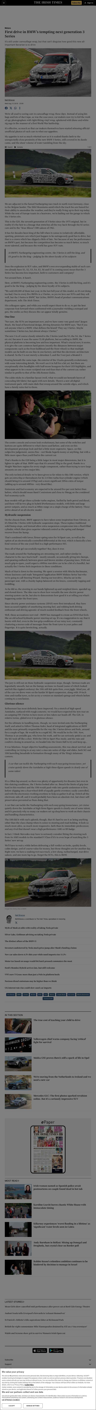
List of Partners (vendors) (11, 1400)
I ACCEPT (11, 1406)
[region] (48, 1389)
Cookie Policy (29, 1385)
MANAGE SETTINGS (32, 1406)
